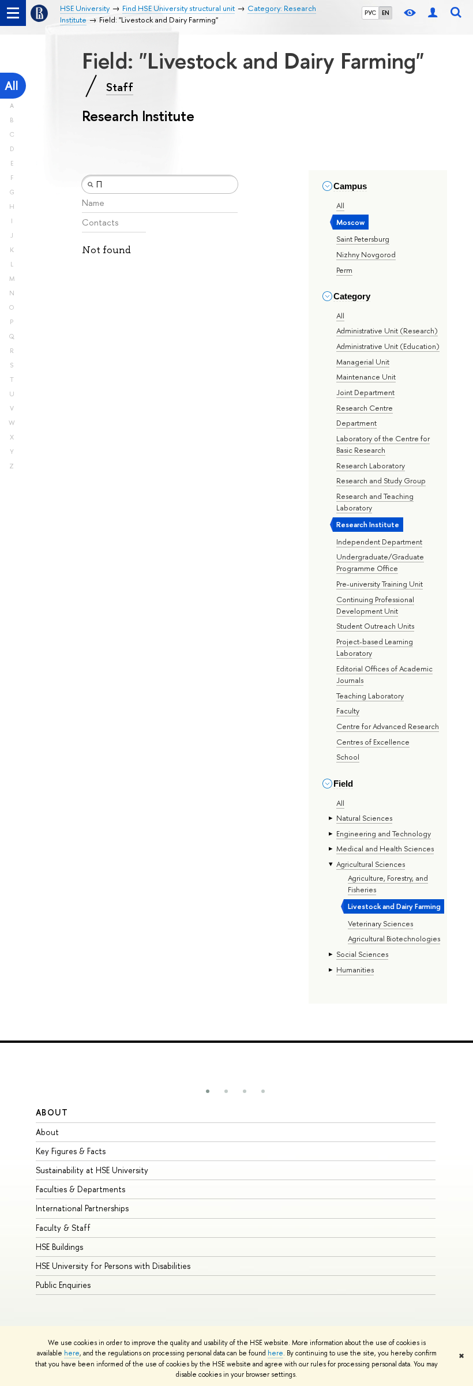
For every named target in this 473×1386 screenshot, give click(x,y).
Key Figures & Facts (71, 1150)
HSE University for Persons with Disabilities (113, 1265)
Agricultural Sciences (370, 864)
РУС (370, 13)
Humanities (355, 969)
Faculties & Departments (80, 1189)
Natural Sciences (364, 818)
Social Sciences (362, 954)
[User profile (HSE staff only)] (432, 13)
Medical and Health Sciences (385, 848)
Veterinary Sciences (380, 923)
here (72, 1353)
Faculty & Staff (63, 1227)
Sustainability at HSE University (92, 1170)
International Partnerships (82, 1208)
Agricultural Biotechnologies (394, 938)
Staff (119, 87)
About (52, 1112)
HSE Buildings (59, 1246)
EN (385, 13)
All (11, 85)
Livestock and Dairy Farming (394, 906)
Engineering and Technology (383, 833)
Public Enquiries (63, 1284)
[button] (207, 1091)
